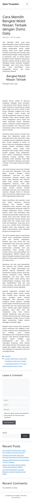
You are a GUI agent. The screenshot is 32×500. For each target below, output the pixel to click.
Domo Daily (23, 359)
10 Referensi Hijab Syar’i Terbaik (15, 361)
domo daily (6, 225)
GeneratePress (16, 497)
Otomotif (7, 356)
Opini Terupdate (10, 4)
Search (4, 433)
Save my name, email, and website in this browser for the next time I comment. (16, 415)
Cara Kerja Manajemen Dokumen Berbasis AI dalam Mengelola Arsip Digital (13, 472)
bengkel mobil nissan (12, 359)
